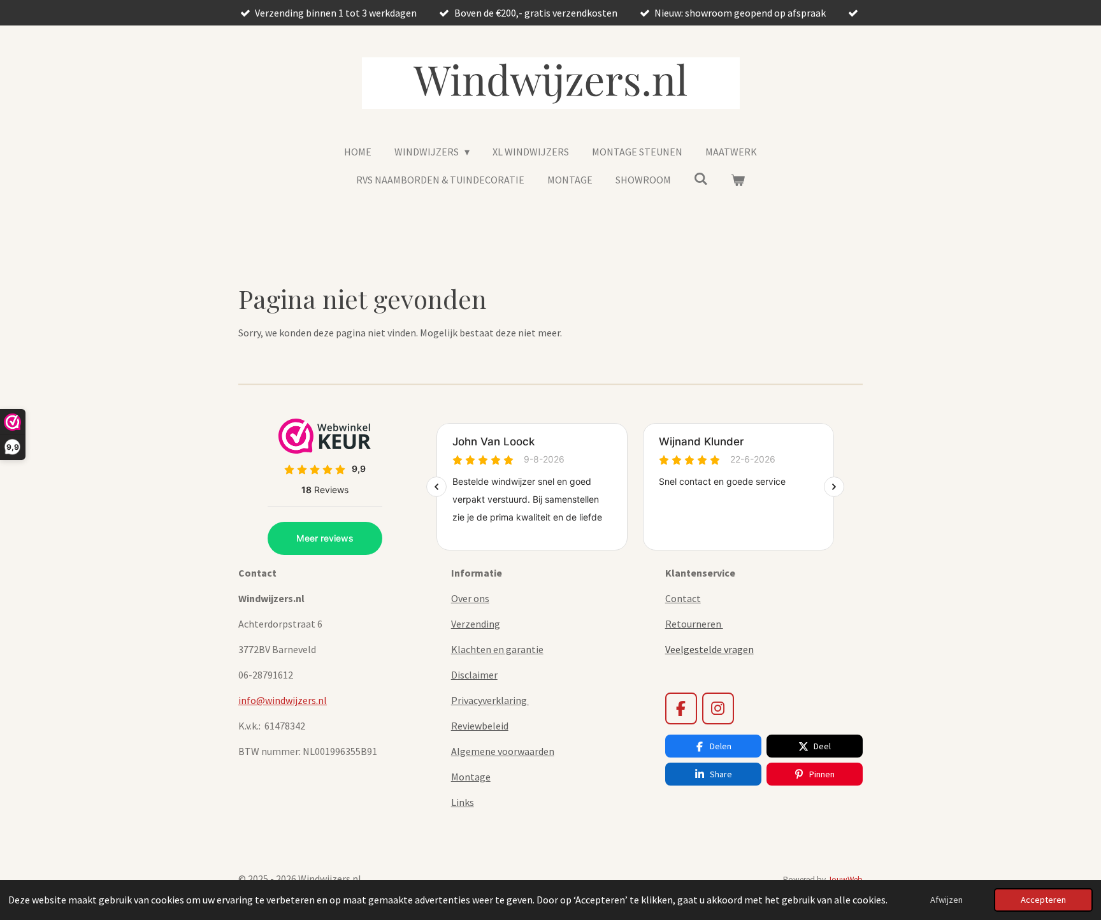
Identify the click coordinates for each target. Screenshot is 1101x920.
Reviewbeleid (479, 725)
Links (462, 802)
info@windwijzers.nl (282, 700)
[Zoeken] (701, 178)
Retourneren (694, 623)
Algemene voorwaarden (502, 751)
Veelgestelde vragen (709, 649)
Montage (471, 776)
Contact (683, 598)
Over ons (470, 598)
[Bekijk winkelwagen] (738, 179)
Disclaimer (474, 674)
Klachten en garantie (497, 649)
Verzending (475, 623)
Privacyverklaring (490, 700)
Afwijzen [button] (946, 899)
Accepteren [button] (1043, 899)
